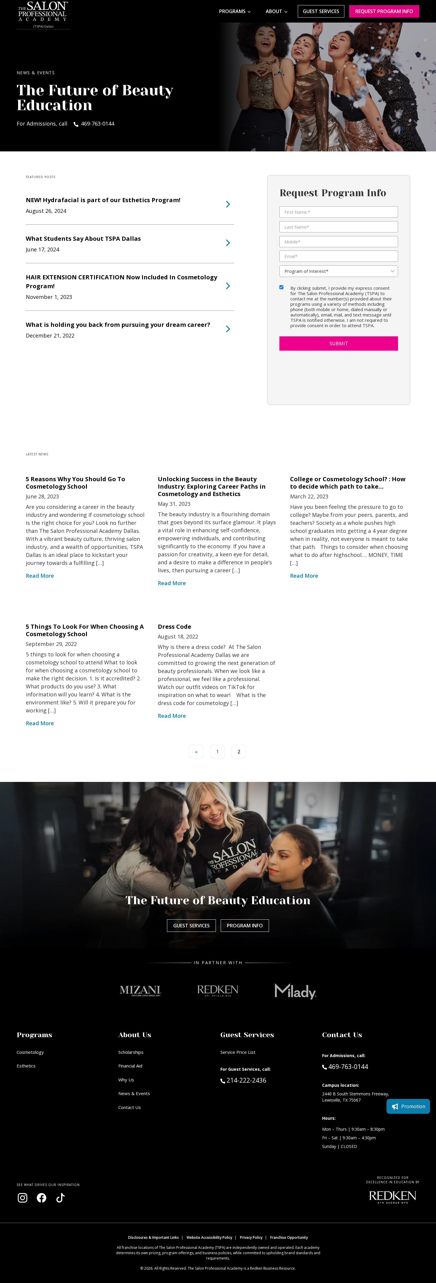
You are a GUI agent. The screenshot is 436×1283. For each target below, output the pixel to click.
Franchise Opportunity (289, 1237)
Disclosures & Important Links (153, 1237)
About (274, 11)
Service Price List (237, 1052)
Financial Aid (130, 1066)
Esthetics (26, 1066)
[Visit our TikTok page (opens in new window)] (60, 1198)
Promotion (413, 1106)
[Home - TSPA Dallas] (43, 11)
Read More (40, 575)
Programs (232, 11)
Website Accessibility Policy (209, 1237)
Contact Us (129, 1107)
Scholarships (131, 1052)
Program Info (245, 925)
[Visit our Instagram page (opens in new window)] (22, 1198)
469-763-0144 (348, 1066)
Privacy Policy (251, 1237)
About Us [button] (134, 1035)
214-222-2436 (259, 1080)
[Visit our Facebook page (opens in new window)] (41, 1198)
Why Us (126, 1080)
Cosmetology (30, 1052)
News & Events (134, 1093)
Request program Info (384, 11)
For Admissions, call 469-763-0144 (65, 123)
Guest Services (321, 11)
